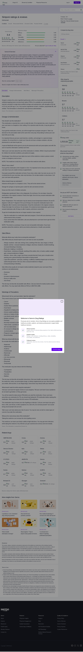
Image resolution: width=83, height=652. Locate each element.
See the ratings (57, 349)
